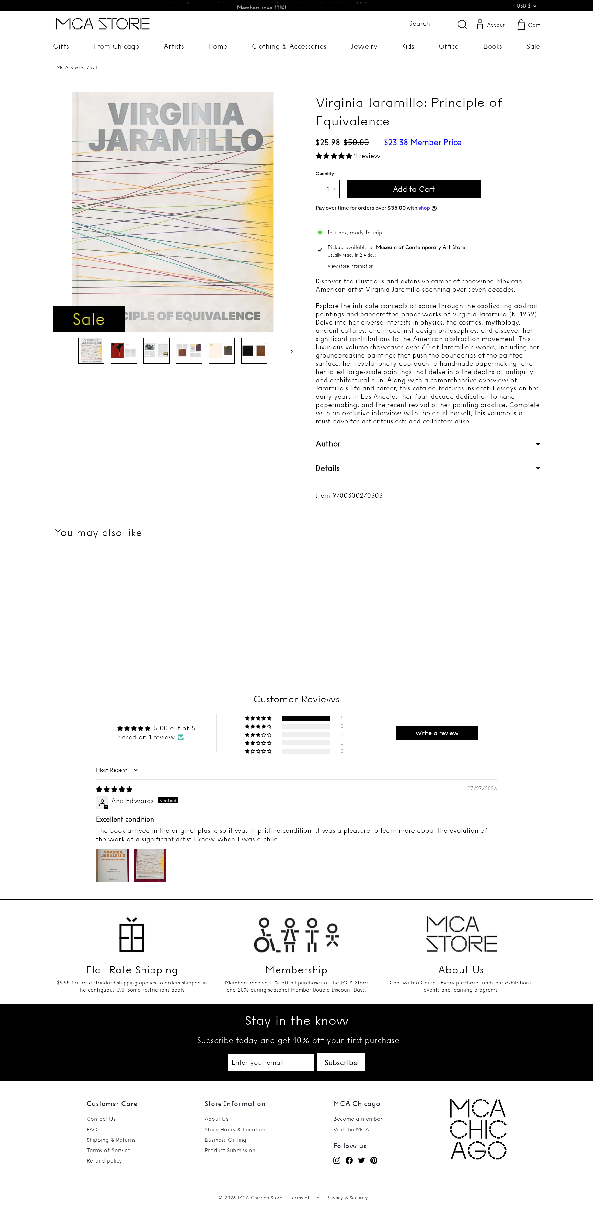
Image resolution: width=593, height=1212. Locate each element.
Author (328, 444)
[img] (114, 789)
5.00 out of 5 (174, 728)
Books (492, 46)
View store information (350, 266)
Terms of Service (108, 1150)
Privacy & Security (347, 1197)
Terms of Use (304, 1197)
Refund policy (104, 1160)
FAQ (92, 1129)
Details (328, 468)
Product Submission (230, 1150)
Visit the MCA (351, 1129)
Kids (408, 46)
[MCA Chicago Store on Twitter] (361, 1160)
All (94, 67)
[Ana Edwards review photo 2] (150, 865)
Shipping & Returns (111, 1139)
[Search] (462, 24)
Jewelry (364, 46)
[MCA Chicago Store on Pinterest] (373, 1160)
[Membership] (296, 930)
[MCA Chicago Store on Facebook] (349, 1160)
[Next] (288, 350)
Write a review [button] (437, 732)
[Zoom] (173, 212)
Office (449, 46)
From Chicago (116, 46)
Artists (174, 46)
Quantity (325, 173)
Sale (533, 46)
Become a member (358, 1118)
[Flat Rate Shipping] (131, 930)
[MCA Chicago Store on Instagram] (336, 1160)
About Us (217, 1118)
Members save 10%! (261, 5)
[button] (335, 155)
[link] (478, 1158)
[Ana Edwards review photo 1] (112, 865)
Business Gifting (225, 1139)
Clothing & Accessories (289, 46)
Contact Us (101, 1118)
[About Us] (461, 930)
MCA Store (69, 67)
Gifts (61, 46)
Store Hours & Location (235, 1129)
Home (218, 46)
